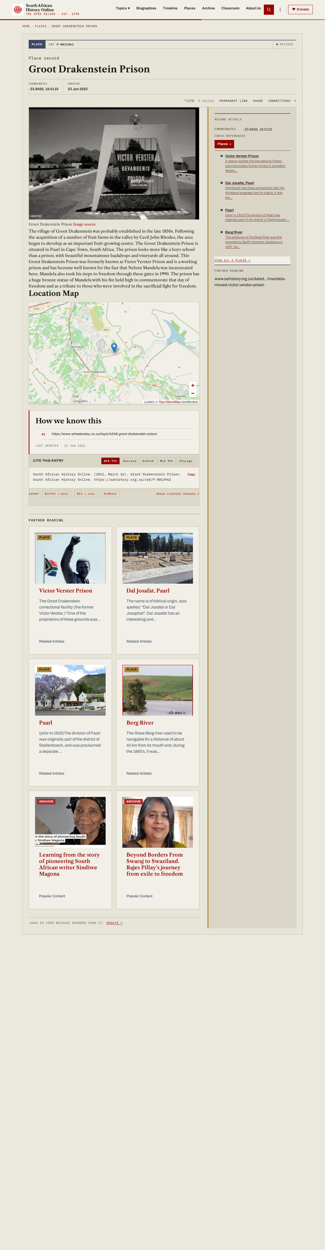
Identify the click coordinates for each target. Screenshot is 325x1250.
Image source (84, 224)
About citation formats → (177, 493)
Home (26, 26)
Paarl (45, 723)
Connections (282, 100)
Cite (199, 100)
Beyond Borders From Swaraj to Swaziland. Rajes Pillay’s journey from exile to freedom (154, 864)
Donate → (114, 923)
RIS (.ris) (86, 493)
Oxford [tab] (148, 461)
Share (258, 100)
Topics (123, 8)
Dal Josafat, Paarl (148, 591)
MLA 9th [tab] (166, 461)
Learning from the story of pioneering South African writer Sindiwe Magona (69, 864)
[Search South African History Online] (269, 10)
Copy (191, 474)
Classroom (230, 8)
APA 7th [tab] (110, 461)
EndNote (110, 493)
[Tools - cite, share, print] (280, 9)
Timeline (170, 8)
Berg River (140, 723)
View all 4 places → (232, 260)
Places (190, 8)
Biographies (146, 8)
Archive (208, 8)
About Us (253, 8)
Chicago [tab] (185, 461)
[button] (114, 348)
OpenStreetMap (170, 401)
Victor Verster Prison (65, 591)
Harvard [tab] (129, 461)
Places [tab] (224, 144)
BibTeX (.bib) (57, 493)
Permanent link (233, 100)
